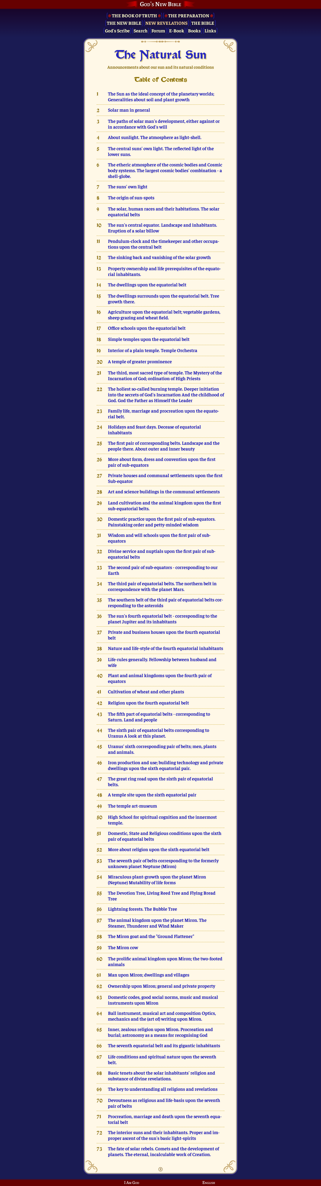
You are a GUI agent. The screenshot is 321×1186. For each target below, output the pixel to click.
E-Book (176, 30)
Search (141, 30)
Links (210, 30)
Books (194, 30)
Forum (158, 30)
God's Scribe (117, 30)
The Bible (202, 23)
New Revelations (166, 23)
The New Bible (124, 23)
